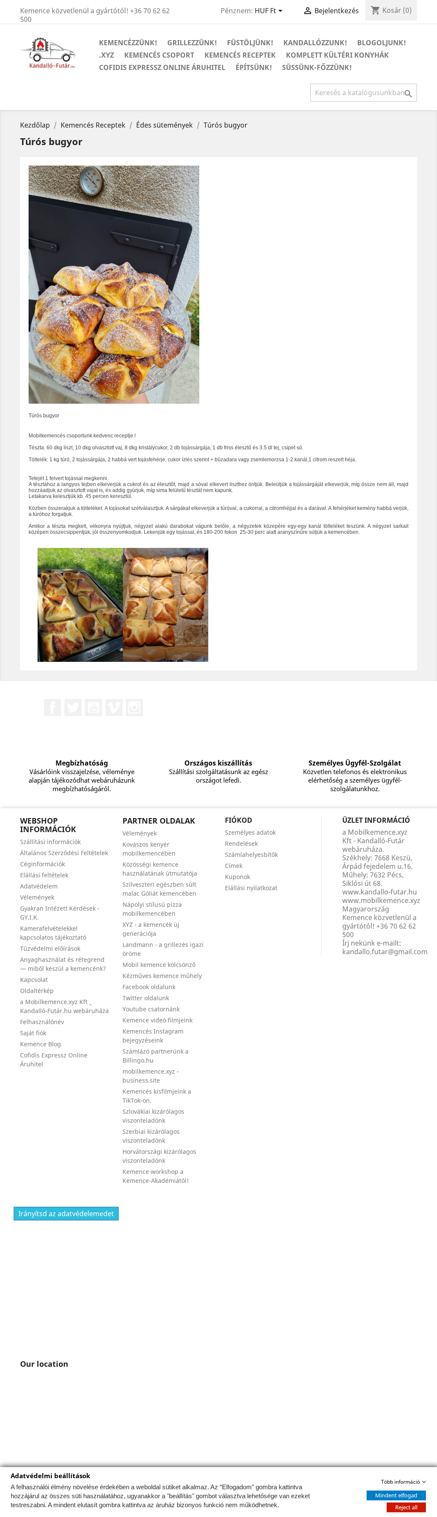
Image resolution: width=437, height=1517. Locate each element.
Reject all (406, 1507)
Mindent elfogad (396, 1495)
